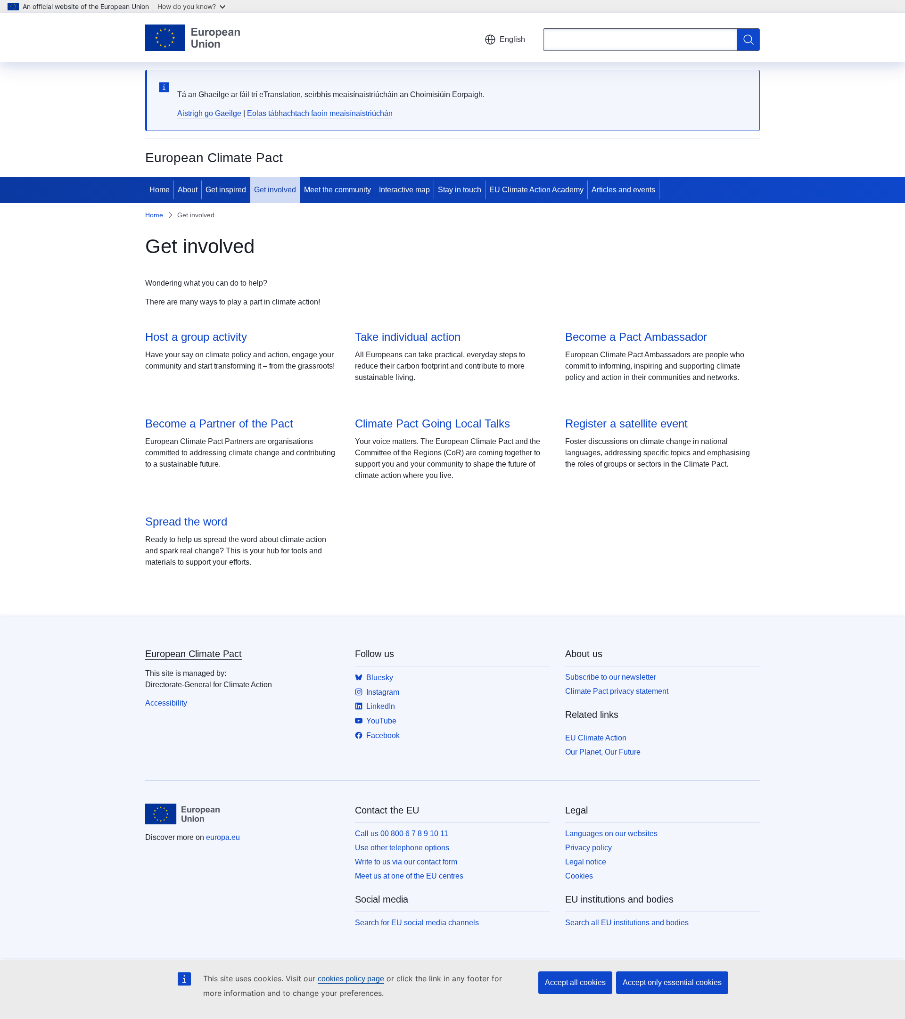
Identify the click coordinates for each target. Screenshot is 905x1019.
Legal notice (585, 862)
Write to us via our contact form (406, 862)
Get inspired (226, 190)
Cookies (579, 876)
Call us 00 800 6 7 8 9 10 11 (401, 834)
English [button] (512, 39)
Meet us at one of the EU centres (409, 876)
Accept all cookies (575, 982)
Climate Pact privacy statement (616, 691)
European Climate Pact (193, 654)
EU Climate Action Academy (536, 190)
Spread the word (186, 521)
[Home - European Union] (192, 38)
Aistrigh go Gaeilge (209, 113)
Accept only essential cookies (672, 982)
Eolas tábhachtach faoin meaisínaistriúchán (320, 113)
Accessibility (166, 703)
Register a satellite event (626, 423)
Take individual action (408, 336)
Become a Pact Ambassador (636, 336)
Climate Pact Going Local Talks (432, 423)
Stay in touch (459, 190)
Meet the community (337, 190)
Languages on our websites (611, 834)
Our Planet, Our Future (603, 752)
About (187, 190)
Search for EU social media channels (417, 923)
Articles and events (623, 190)
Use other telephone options (402, 848)
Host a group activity (196, 336)
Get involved (275, 190)
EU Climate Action (595, 738)
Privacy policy (588, 848)
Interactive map (404, 190)
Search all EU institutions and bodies (627, 923)
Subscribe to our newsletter (610, 677)
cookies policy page (351, 979)
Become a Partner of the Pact (219, 423)
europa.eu (223, 837)
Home (159, 190)
